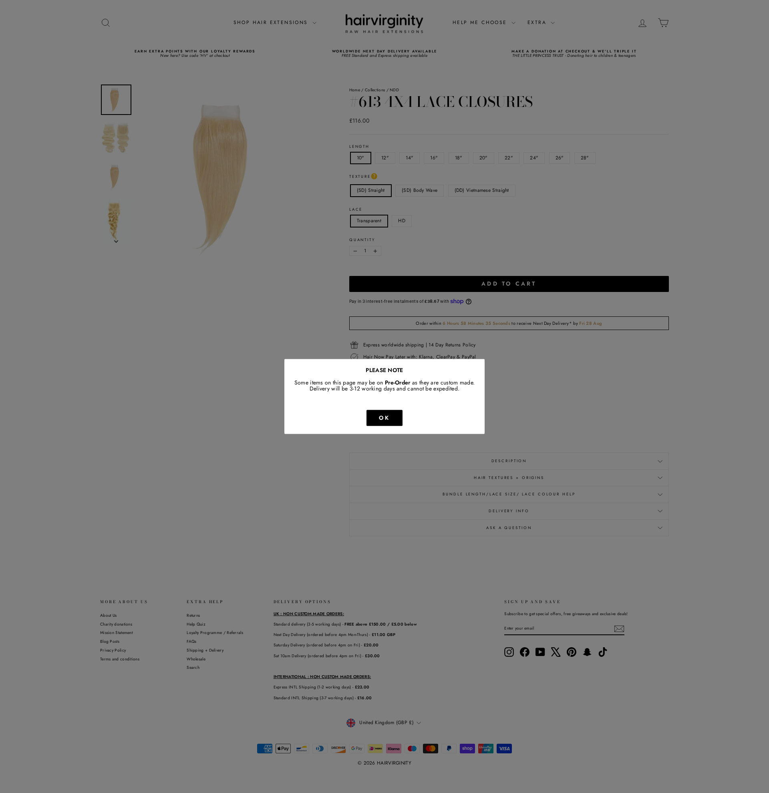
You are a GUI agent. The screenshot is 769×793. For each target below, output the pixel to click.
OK (384, 418)
